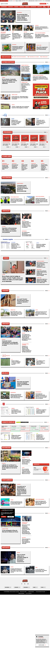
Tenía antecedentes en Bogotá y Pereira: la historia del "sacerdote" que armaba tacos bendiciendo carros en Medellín (44, 167)
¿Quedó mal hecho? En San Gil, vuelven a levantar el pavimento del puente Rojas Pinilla (41, 313)
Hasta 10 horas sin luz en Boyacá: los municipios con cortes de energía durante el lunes (15, 166)
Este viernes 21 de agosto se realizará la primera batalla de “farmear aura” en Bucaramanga (26, 461)
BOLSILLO (27, 6)
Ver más (46, 62)
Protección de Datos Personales (40, 591)
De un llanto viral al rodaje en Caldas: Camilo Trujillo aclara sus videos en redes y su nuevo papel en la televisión (12, 279)
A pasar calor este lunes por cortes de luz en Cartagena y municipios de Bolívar (34, 166)
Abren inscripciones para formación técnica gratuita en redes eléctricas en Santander (26, 541)
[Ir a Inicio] (25, 3)
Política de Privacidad (23, 591)
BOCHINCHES (33, 6)
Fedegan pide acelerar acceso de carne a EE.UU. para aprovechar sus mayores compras (16, 437)
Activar (3, 516)
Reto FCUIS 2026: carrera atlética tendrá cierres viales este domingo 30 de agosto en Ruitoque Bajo (16, 313)
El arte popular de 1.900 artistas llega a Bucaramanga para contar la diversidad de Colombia (20, 97)
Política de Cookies (42, 642)
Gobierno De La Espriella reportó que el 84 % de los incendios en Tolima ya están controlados (16, 122)
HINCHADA (22, 6)
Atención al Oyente (31, 591)
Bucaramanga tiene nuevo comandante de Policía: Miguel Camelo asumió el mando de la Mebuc (23, 17)
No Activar (10, 516)
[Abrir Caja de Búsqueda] (47, 3)
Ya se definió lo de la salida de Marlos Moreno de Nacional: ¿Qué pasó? (40, 362)
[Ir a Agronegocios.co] (22, 422)
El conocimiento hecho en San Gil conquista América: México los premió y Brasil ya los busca (26, 471)
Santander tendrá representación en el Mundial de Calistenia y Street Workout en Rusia (10, 343)
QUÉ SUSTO (44, 7)
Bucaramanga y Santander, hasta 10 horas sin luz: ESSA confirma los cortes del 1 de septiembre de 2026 (17, 36)
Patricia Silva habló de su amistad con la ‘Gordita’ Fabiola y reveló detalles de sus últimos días (42, 281)
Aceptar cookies (41, 645)
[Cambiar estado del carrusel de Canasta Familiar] (7, 1)
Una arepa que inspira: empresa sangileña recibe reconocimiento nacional (23, 384)
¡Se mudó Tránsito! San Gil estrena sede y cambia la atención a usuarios (23, 301)
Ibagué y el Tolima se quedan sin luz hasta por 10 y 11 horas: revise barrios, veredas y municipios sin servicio (24, 167)
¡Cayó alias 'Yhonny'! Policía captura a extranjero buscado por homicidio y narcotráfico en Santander (16, 200)
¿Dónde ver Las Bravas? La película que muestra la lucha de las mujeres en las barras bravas (10, 467)
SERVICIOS (40, 6)
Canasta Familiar (3, 0)
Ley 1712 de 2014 (28, 593)
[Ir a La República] (4, 404)
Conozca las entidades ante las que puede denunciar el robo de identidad (41, 246)
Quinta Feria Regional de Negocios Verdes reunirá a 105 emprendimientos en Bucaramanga (41, 503)
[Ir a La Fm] (5, 115)
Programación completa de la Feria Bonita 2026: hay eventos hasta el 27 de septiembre (17, 48)
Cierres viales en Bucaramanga (20, 56)
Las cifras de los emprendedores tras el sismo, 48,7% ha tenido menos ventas (16, 411)
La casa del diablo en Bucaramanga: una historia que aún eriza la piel (41, 570)
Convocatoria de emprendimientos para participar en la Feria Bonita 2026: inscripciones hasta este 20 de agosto (41, 396)
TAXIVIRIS (16, 6)
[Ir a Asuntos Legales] (8, 239)
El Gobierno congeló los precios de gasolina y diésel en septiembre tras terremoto (41, 411)
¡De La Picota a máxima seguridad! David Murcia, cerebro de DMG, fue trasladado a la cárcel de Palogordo (28, 35)
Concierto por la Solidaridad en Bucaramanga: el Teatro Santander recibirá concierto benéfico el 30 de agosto (22, 490)
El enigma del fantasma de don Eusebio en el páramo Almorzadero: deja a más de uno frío (16, 570)
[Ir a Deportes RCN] (6, 356)
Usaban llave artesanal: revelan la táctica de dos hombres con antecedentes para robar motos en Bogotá (42, 273)
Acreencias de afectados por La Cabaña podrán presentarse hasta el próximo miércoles (40, 437)
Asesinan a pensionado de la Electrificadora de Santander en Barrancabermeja (41, 28)
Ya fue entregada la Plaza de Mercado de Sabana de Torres (10, 531)
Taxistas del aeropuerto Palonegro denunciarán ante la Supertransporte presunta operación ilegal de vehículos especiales (41, 200)
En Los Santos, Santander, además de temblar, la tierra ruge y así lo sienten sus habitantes (9, 81)
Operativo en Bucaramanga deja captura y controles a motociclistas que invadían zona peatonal (9, 230)
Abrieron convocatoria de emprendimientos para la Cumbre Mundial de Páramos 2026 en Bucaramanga (16, 396)
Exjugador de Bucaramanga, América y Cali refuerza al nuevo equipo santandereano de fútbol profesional (26, 349)
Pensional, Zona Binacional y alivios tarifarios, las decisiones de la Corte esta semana (16, 246)
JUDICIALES (10, 6)
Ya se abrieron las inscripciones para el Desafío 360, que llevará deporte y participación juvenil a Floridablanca (26, 337)
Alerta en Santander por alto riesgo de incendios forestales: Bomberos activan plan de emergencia (25, 69)
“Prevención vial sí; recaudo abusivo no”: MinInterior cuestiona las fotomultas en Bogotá (40, 122)
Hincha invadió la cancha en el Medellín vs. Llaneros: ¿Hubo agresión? (16, 362)
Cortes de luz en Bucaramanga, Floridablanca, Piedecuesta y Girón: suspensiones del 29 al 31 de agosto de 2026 (40, 78)
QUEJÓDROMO (4, 6)
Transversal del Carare (34, 56)
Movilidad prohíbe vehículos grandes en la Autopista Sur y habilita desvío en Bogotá (5, 167)
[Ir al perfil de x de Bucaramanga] (24, 583)
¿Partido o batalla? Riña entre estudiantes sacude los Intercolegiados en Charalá (20, 107)
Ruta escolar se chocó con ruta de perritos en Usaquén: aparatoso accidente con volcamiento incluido (42, 265)
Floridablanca (45, 56)
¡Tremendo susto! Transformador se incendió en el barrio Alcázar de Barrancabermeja (22, 188)
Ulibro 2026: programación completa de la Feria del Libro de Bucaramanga (42, 48)
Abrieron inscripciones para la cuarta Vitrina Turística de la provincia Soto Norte (16, 503)
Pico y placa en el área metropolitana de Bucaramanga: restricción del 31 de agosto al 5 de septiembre (42, 36)
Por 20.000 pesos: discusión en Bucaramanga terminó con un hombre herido (26, 234)
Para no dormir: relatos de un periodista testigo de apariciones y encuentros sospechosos (22, 558)
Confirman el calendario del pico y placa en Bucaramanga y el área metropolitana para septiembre (6, 36)
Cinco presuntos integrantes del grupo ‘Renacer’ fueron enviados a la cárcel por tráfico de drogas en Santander (26, 224)
